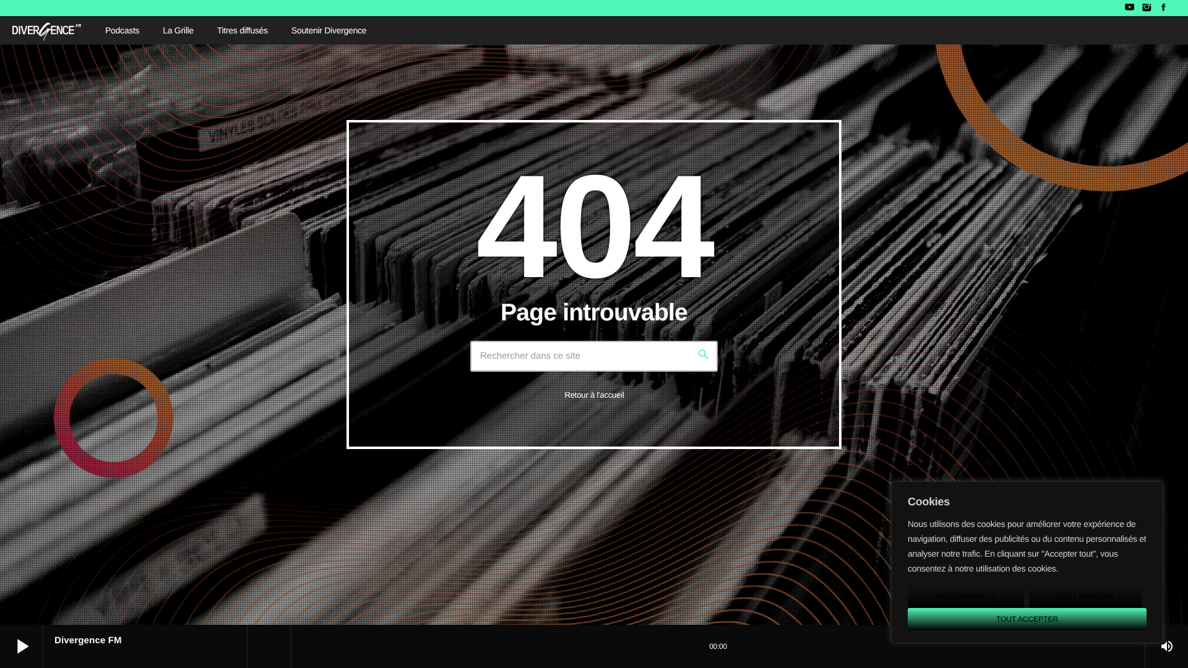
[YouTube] (1129, 8)
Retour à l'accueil (594, 395)
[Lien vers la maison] (46, 30)
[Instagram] (1146, 8)
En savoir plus (965, 597)
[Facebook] (1163, 8)
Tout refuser (1085, 597)
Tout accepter (1027, 619)
